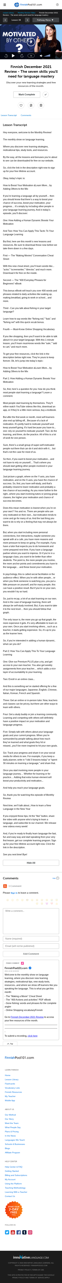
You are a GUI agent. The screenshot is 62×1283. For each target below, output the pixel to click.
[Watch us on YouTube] (13, 1232)
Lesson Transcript (9, 115)
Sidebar (45, 20)
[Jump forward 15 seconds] (22, 55)
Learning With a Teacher (16, 1192)
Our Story (9, 1119)
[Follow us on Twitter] (7, 1232)
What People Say (13, 1127)
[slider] (47, 55)
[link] (5, 20)
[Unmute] (41, 56)
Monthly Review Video (26, 13)
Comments (26, 115)
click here (32, 1036)
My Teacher (10, 1096)
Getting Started (12, 1171)
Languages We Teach (15, 1140)
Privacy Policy (24, 1270)
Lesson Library (8, 13)
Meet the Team (12, 1123)
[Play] (13, 56)
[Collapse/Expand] (31, 878)
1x (31, 56)
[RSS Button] (5, 886)
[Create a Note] (31, 105)
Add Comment (31, 954)
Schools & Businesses (15, 1144)
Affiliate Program (12, 1152)
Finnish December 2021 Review (27, 1017)
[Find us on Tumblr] (24, 1232)
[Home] (28, 6)
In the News (10, 1136)
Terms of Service (37, 1278)
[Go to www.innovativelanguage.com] (31, 1257)
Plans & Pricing (12, 1131)
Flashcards (10, 1084)
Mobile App (10, 1100)
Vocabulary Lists (12, 1088)
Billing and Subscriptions (16, 1175)
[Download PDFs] (41, 105)
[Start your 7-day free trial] (14, 1210)
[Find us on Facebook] (18, 1232)
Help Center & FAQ (13, 1167)
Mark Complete (27, 94)
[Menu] (4, 4)
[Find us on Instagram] (30, 1232)
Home (7, 1075)
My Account (10, 1179)
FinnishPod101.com (39, 1265)
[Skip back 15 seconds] (6, 55)
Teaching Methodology (15, 1188)
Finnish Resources (13, 1092)
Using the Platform (13, 1183)
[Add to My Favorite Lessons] (21, 105)
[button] (57, 4)
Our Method (10, 1115)
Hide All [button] (31, 863)
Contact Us (10, 1196)
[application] (31, 41)
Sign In (14, 893)
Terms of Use (38, 1270)
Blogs (7, 1148)
